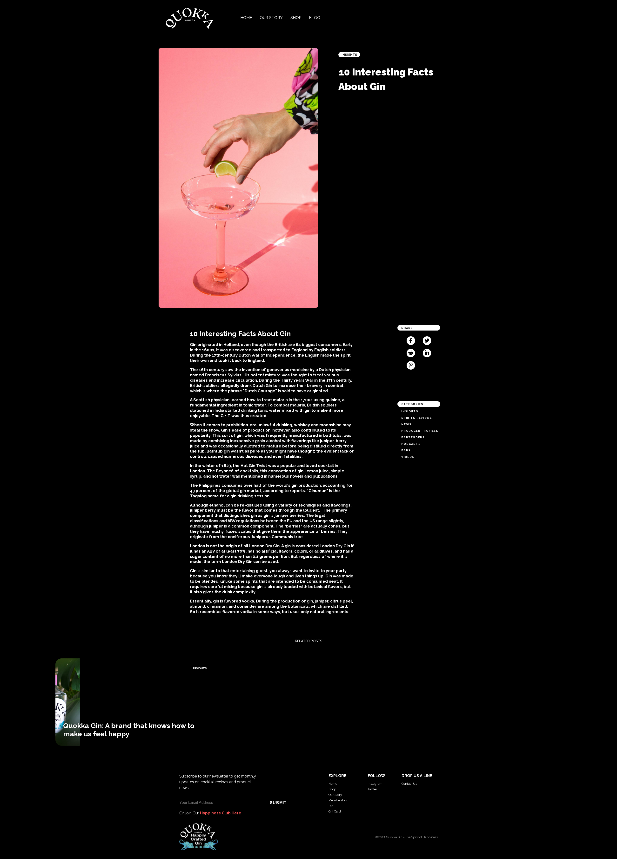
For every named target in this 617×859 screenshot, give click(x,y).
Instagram (375, 783)
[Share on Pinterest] (411, 365)
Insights (349, 54)
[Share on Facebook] (411, 340)
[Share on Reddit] (411, 353)
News (406, 424)
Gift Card (335, 811)
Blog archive (11, 748)
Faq (331, 806)
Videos (407, 457)
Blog (314, 17)
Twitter (372, 789)
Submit (278, 803)
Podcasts (411, 444)
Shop (295, 17)
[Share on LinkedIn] (427, 353)
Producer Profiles (419, 431)
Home (246, 17)
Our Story (271, 17)
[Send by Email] (427, 365)
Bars (405, 450)
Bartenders (413, 437)
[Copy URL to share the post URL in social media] (419, 377)
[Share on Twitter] (427, 340)
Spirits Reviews (416, 417)
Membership (338, 800)
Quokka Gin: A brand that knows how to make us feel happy (128, 730)
